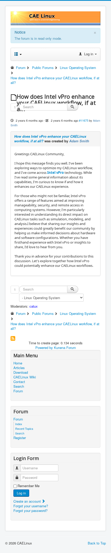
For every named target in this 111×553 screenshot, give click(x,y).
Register (19, 437)
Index (18, 424)
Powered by (44, 347)
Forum (18, 391)
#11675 (83, 120)
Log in (21, 492)
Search (18, 386)
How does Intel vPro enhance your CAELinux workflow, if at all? (50, 138)
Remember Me (28, 486)
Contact (19, 381)
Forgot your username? (30, 505)
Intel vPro (55, 172)
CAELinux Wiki (24, 377)
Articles (19, 367)
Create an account (27, 501)
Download (20, 372)
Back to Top (97, 543)
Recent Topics (24, 428)
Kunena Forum (65, 347)
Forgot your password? (30, 510)
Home (17, 363)
